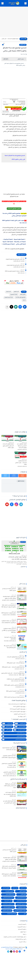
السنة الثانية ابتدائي (14, 736)
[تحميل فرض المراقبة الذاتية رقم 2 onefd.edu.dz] (22, 749)
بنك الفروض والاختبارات (8, 904)
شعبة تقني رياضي (21, 244)
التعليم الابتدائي (20, 726)
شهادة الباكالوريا (13, 294)
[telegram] (21, 504)
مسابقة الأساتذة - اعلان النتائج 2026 (15, 663)
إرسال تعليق (21, 481)
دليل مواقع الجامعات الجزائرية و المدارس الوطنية (15, 936)
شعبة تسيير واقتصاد (9, 244)
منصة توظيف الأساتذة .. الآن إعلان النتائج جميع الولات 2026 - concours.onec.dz (13, 674)
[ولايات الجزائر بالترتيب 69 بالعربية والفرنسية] (22, 647)
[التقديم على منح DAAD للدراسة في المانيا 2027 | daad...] (22, 785)
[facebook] (11, 504)
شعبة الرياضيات (8, 239)
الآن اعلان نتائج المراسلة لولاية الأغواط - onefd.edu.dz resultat (14, 260)
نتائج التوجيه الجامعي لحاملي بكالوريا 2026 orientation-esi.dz (14, 686)
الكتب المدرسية (8, 900)
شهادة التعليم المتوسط (20, 910)
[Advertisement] (14, 22)
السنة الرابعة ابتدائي (21, 900)
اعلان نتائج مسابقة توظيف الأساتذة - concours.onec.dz (15, 657)
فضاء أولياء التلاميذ (7, 910)
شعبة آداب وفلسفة (20, 241)
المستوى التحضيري (21, 904)
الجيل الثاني (7, 729)
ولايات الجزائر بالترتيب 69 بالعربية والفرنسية (10, 646)
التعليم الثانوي (7, 726)
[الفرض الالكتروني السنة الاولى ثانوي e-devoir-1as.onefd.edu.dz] (22, 765)
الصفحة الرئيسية (22, 924)
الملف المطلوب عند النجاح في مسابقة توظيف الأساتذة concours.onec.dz (22, 447)
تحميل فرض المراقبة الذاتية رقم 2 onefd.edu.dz (9, 748)
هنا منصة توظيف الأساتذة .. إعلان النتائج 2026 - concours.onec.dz (21, 463)
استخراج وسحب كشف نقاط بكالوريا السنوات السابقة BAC (9, 606)
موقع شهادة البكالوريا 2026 (19, 706)
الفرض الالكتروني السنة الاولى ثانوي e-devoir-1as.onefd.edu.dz (9, 765)
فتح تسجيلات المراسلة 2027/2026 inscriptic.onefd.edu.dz (10, 639)
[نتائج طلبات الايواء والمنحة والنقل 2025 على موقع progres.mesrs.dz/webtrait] (22, 598)
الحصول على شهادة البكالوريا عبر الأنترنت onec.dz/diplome (9, 621)
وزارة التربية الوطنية (9, 297)
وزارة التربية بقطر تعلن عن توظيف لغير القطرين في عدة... (9, 803)
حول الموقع (23, 931)
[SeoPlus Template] (26, 947)
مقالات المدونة (22, 941)
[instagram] (16, 504)
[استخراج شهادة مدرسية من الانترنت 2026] (22, 590)
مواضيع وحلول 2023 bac (20, 297)
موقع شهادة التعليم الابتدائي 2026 (17, 711)
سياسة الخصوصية (22, 926)
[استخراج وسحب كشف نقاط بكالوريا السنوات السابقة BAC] (22, 606)
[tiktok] (11, 951)
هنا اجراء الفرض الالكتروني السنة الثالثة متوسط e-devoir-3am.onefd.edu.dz (9, 774)
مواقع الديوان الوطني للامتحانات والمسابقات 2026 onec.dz (17, 558)
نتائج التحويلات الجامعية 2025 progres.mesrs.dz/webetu (8, 614)
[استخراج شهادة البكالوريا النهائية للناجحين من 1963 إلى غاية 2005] (22, 630)
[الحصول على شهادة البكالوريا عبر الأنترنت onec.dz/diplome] (22, 622)
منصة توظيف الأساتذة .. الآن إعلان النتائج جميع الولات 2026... (9, 38)
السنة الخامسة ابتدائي (14, 739)
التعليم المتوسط (20, 729)
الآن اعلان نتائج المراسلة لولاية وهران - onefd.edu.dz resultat (15, 266)
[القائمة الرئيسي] (25, 3)
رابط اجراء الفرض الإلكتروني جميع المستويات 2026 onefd (9, 756)
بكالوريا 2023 (22, 294)
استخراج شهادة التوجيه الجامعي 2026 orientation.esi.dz (15, 692)
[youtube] (7, 504)
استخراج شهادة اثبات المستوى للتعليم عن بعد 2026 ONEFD (10, 794)
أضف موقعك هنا (21, 716)
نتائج (25, 913)
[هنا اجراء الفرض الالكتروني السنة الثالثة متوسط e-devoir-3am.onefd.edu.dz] (22, 773)
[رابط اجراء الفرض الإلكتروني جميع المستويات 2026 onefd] (22, 757)
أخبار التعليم (22, 44)
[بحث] (2, 3)
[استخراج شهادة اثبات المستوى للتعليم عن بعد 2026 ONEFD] (22, 793)
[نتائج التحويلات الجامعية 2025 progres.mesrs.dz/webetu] (22, 614)
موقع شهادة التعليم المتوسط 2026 (17, 709)
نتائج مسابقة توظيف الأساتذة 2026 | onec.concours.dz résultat (15, 680)
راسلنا (24, 934)
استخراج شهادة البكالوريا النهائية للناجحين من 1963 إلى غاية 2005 (9, 630)
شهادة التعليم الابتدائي (9, 907)
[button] (20, 307)
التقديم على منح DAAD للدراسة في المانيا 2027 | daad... (10, 786)
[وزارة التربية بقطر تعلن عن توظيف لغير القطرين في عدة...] (22, 802)
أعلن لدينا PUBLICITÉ (21, 939)
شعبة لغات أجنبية (8, 241)
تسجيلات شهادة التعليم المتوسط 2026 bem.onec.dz (14, 272)
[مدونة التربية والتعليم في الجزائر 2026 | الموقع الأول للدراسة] (14, 3)
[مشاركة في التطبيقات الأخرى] (7, 307)
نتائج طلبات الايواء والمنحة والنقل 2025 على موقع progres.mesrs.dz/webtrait (9, 598)
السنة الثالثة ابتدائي (14, 733)
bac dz (24, 300)
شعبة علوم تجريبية (19, 239)
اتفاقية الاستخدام (22, 929)
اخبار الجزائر (8, 291)
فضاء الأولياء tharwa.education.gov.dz (17, 704)
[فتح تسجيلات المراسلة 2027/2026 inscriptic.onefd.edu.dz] (22, 638)
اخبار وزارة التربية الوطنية (19, 714)
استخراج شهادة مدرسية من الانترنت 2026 (9, 589)
